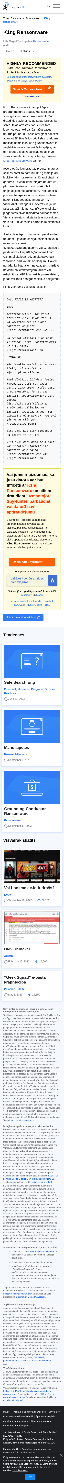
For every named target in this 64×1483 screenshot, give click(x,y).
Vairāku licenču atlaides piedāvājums (27, 580)
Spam (20, 989)
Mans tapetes (16, 747)
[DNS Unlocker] (32, 927)
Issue (7, 894)
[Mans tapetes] (32, 726)
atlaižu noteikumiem (41, 1179)
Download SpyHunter (28, 562)
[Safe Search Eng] (32, 661)
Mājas (6, 1411)
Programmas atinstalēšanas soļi (29, 1411)
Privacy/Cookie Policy (30, 80)
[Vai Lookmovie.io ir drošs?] (32, 866)
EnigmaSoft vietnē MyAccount (30, 1297)
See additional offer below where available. (29, 76)
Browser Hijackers (15, 754)
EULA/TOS (53, 1176)
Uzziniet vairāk (20, 1470)
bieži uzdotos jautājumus (22, 1120)
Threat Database (12, 18)
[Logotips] (13, 6)
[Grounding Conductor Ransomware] (32, 787)
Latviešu (49, 6)
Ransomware (32, 18)
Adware (9, 956)
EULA (10, 80)
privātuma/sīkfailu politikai (15, 1179)
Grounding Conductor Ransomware (25, 811)
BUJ (42, 1394)
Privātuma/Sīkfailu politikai (28, 1391)
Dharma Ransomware (17, 160)
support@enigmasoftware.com (17, 1294)
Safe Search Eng (19, 682)
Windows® (26, 594)
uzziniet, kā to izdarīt (42, 1182)
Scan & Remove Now (27, 89)
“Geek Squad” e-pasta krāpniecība (25, 979)
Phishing (9, 989)
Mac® (39, 594)
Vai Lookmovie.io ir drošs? (29, 888)
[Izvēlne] (57, 6)
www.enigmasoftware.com (42, 1252)
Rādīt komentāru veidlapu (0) (23, 617)
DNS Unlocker (17, 949)
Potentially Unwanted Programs (23, 689)
